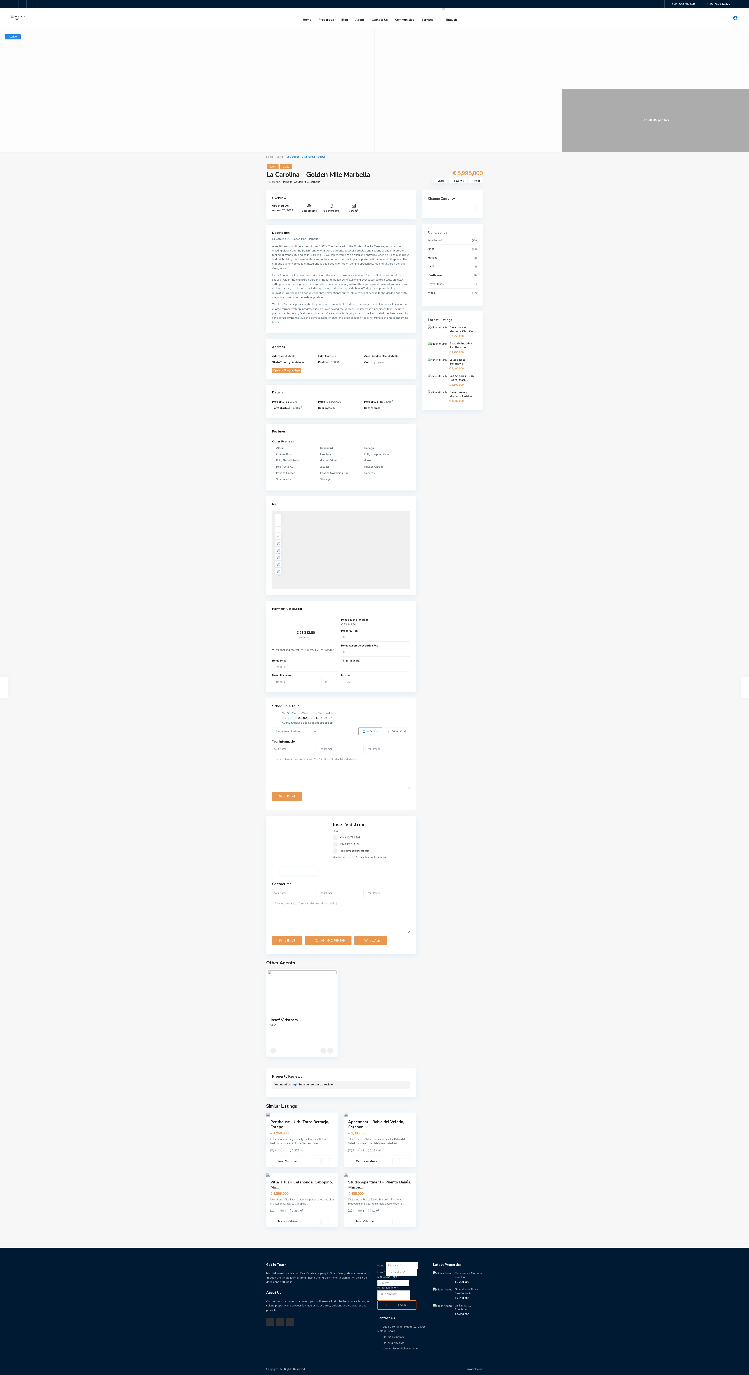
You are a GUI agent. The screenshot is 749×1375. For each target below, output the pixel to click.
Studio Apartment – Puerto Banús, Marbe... (379, 1185)
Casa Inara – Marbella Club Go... (462, 329)
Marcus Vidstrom (366, 1161)
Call (329, 941)
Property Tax (349, 631)
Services (427, 20)
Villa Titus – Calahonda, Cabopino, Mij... (301, 1185)
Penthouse (435, 275)
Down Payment (281, 675)
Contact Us (380, 20)
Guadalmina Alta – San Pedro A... (461, 345)
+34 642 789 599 (350, 837)
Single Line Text (388, 1277)
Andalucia (298, 362)
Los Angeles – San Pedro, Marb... (461, 378)
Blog (344, 20)
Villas (280, 156)
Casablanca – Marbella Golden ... (462, 394)
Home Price (279, 661)
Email (381, 1272)
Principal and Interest (354, 620)
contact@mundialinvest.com (400, 1348)
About (359, 20)
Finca (431, 249)
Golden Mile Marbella (307, 182)
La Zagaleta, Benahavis (457, 362)
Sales (272, 167)
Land (431, 266)
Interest (346, 675)
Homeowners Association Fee (359, 645)
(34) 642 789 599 (393, 1337)
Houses (432, 257)
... (320, 1143)
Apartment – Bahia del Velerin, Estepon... (376, 1124)
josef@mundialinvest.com (354, 851)
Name (381, 1265)
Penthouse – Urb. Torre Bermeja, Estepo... (299, 1124)
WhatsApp (372, 941)
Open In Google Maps (286, 370)
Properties (326, 20)
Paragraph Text (387, 1287)
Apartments (435, 240)
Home (307, 20)
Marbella (287, 182)
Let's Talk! (397, 1305)
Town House (436, 284)
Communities (404, 20)
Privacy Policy (474, 1369)
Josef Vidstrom (349, 824)
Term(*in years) (350, 661)
